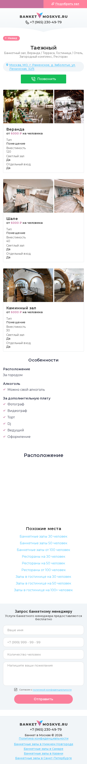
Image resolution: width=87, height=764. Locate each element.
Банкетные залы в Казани (43, 753)
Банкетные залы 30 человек (43, 536)
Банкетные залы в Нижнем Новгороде (43, 744)
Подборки (24, 4)
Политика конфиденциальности (43, 738)
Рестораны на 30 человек (43, 556)
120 (8, 152)
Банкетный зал (15, 53)
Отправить (43, 699)
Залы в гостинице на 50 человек (43, 583)
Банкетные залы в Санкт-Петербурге (43, 758)
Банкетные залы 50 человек (43, 543)
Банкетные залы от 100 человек (43, 550)
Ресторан (60, 56)
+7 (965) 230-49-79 (46, 22)
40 (8, 241)
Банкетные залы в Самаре (43, 749)
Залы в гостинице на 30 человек (43, 577)
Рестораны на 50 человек (43, 563)
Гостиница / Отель (69, 53)
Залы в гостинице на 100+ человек (43, 590)
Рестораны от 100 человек (43, 570)
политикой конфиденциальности (52, 689)
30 (8, 330)
